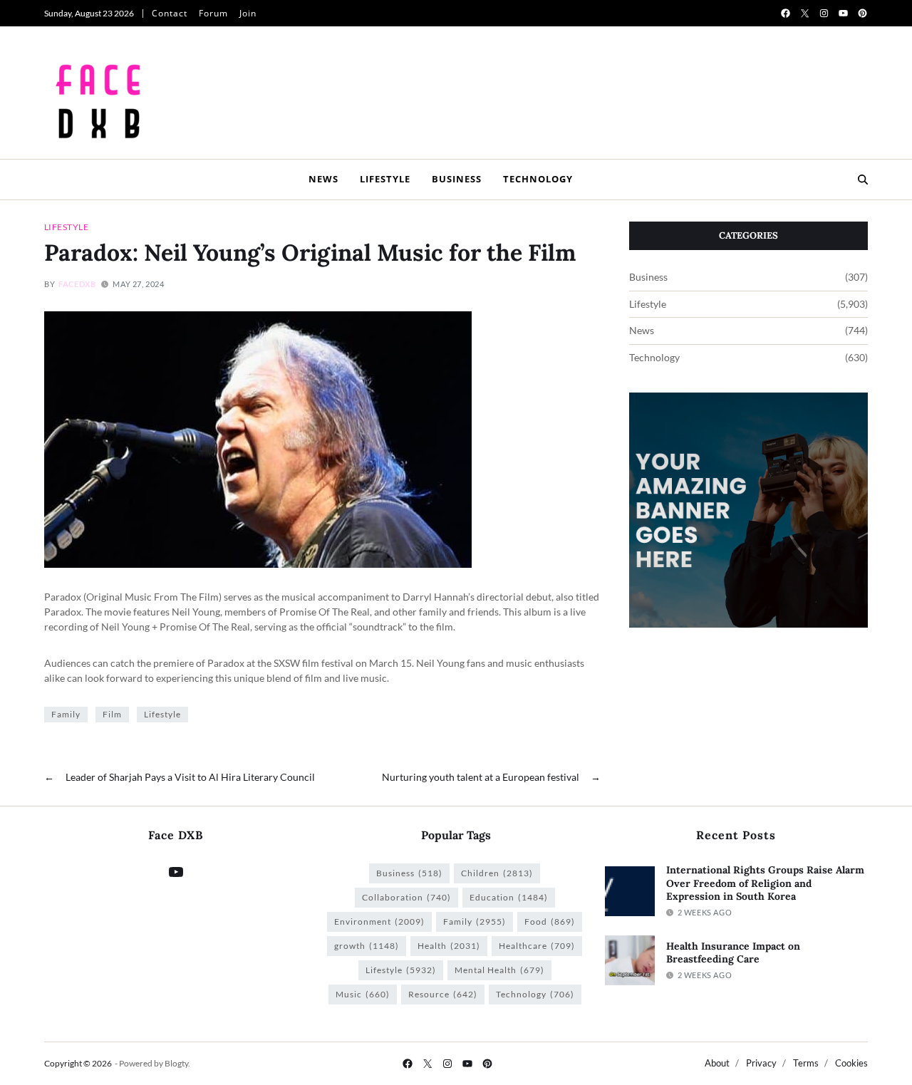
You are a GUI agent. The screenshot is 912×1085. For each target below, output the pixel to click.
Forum (213, 13)
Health (449, 945)
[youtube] (843, 13)
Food (549, 921)
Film (112, 714)
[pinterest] (862, 13)
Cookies (851, 1063)
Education (509, 897)
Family (66, 714)
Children (497, 873)
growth (366, 945)
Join (247, 13)
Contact (169, 13)
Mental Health (499, 970)
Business (457, 178)
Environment (379, 921)
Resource (442, 994)
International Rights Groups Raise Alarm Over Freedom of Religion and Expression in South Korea (765, 883)
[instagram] (824, 13)
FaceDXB (76, 284)
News (323, 178)
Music (363, 994)
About (717, 1063)
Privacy (761, 1063)
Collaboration (406, 897)
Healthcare (537, 945)
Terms (806, 1063)
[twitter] (804, 13)
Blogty (176, 1063)
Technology (538, 178)
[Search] (863, 180)
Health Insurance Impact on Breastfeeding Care (733, 953)
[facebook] (785, 13)
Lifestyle (385, 178)
